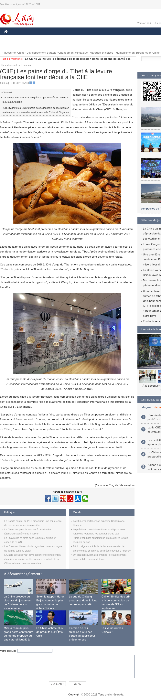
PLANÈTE (134, 37)
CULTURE (98, 37)
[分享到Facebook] (48, 498)
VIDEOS (45, 45)
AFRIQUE (63, 37)
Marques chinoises (101, 52)
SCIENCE (80, 37)
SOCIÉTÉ (116, 37)
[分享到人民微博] (70, 498)
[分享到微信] (85, 498)
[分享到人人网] (78, 498)
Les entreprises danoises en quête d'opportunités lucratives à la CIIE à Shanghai (35, 99)
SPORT (150, 37)
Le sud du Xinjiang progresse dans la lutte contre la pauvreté (83, 600)
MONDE (46, 37)
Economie (26, 65)
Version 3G (144, 23)
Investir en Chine (14, 52)
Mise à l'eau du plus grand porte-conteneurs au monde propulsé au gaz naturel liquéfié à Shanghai (18, 635)
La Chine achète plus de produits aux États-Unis (50, 631)
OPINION (12, 45)
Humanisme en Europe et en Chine (138, 52)
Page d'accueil (9, 65)
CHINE (11, 37)
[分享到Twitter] (55, 498)
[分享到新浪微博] (63, 498)
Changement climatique (73, 52)
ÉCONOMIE (28, 37)
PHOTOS (29, 45)
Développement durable (41, 52)
